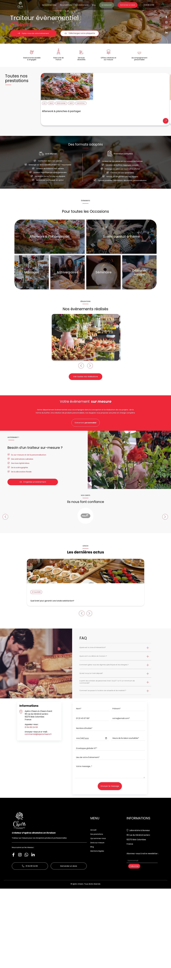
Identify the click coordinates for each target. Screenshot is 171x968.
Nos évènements (81, 5)
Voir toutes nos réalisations (85, 376)
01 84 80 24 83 (149, 5)
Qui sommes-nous (49, 5)
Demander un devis (127, 5)
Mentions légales (97, 851)
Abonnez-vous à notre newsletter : (142, 854)
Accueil (93, 830)
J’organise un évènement (34, 482)
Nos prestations (66, 5)
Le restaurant (107, 5)
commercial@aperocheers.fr (38, 734)
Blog (94, 5)
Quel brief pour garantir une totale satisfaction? (52, 600)
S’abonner (134, 866)
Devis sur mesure (97, 842)
